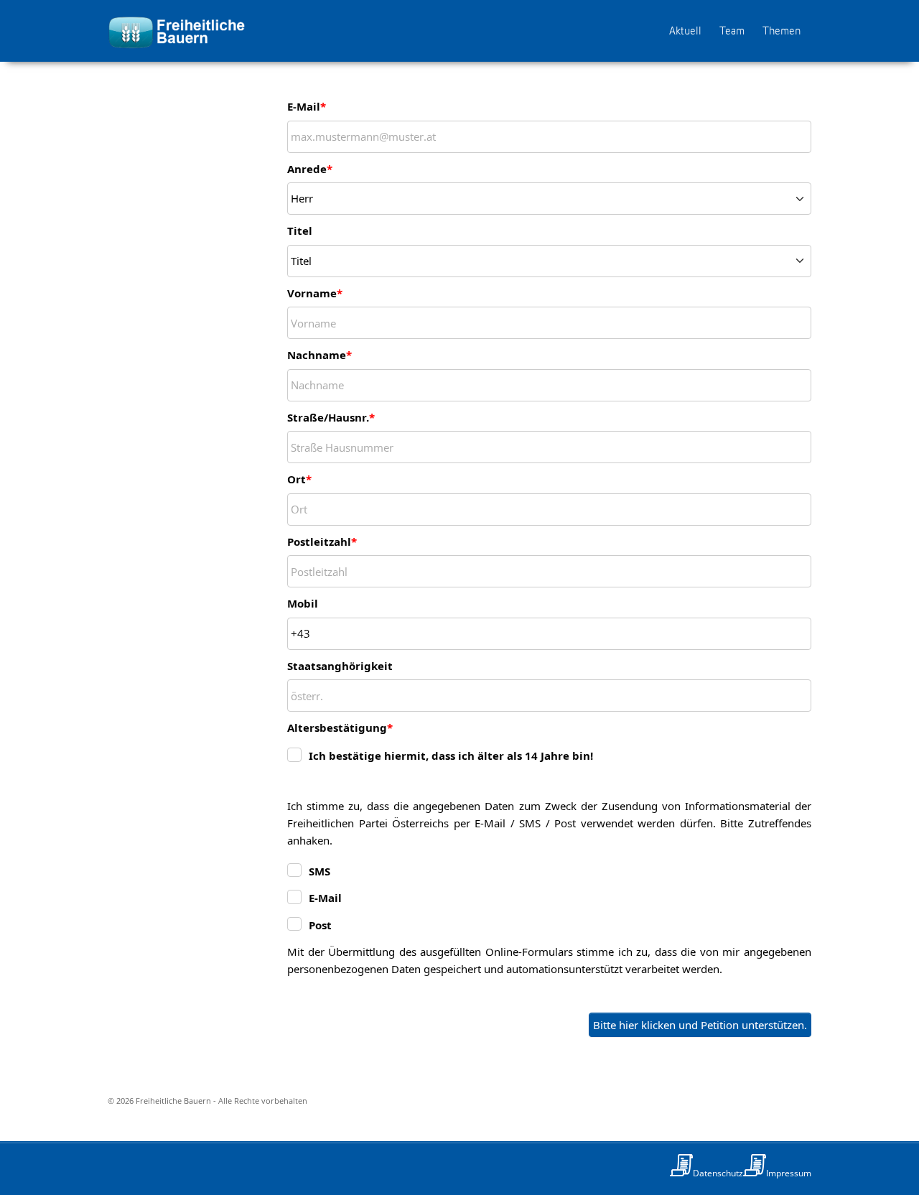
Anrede (307, 169)
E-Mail (303, 106)
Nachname (316, 355)
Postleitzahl (319, 541)
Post (320, 925)
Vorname (312, 293)
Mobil (302, 603)
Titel (299, 230)
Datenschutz (718, 1173)
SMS (319, 871)
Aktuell (685, 31)
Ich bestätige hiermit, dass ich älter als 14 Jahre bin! (451, 756)
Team (732, 31)
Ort (296, 479)
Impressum (788, 1173)
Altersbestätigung (337, 727)
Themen (781, 31)
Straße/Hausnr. (328, 417)
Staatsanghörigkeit (340, 666)
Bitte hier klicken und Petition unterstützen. (700, 1025)
